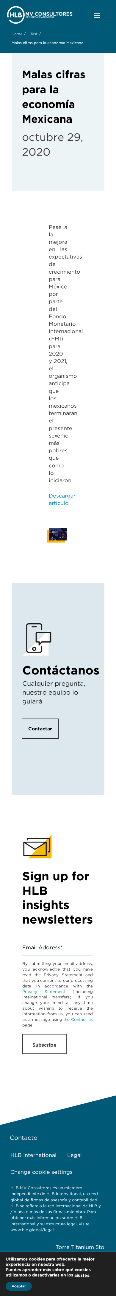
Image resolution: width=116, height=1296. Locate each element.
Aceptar (19, 1286)
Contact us (82, 1019)
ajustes (81, 1275)
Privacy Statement (43, 991)
